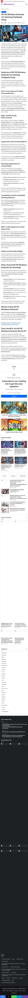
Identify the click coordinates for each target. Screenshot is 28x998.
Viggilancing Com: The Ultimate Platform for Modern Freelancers (6, 625)
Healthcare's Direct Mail (15, 966)
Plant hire (4, 692)
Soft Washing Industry (6, 980)
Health (3, 675)
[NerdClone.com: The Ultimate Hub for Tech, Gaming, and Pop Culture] (7, 460)
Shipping (21, 977)
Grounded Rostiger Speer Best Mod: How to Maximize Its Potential (17, 503)
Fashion (3, 667)
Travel (3, 707)
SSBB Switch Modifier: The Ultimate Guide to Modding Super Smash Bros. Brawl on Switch (20, 451)
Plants (3, 694)
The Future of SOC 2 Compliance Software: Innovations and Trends (21, 625)
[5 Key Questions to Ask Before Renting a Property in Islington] (5, 510)
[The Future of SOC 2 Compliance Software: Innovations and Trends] (21, 571)
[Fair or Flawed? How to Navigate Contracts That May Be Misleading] (23, 852)
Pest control (4, 688)
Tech (3, 703)
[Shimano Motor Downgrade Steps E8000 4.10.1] (5, 491)
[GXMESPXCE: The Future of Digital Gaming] (21, 460)
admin (3, 22)
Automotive (4, 652)
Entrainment (4, 665)
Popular (4, 476)
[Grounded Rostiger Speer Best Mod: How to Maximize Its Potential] (5, 503)
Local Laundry (13, 972)
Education (4, 661)
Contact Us (14, 992)
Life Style (4, 682)
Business (4, 659)
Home (3, 9)
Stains (13, 980)
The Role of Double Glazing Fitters (8, 982)
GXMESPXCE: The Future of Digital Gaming (20, 465)
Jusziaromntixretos (5, 972)
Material (8, 977)
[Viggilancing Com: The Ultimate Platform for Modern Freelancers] (7, 571)
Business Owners (19, 959)
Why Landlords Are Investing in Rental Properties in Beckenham (19, 640)
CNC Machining (5, 961)
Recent (13, 476)
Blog (3, 657)
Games (23, 990)
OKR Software (14, 977)
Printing (3, 699)
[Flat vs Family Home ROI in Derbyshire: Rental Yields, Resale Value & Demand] (14, 901)
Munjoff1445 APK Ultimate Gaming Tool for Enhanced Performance (6, 451)
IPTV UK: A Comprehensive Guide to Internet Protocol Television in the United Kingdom (14, 970)
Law (3, 680)
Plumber (4, 696)
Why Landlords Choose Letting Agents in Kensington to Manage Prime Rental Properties (7, 640)
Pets (3, 690)
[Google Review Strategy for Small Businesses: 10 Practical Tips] (5, 745)
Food (3, 671)
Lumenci (3, 977)
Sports (3, 701)
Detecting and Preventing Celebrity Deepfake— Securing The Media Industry (13, 964)
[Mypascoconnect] (8, 4)
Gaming (7, 9)
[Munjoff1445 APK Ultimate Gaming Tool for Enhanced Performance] (7, 444)
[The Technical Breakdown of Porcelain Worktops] (23, 847)
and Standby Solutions (6, 959)
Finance (3, 669)
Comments (22, 476)
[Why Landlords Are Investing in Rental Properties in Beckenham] (21, 633)
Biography (4, 655)
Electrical (4, 663)
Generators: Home (5, 966)
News (3, 686)
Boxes (13, 959)
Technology (4, 705)
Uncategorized (5, 711)
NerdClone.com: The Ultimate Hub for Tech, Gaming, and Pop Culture (6, 467)
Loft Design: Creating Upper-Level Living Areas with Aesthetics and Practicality (14, 975)
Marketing (4, 684)
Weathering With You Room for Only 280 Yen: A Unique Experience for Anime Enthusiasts (18, 497)
